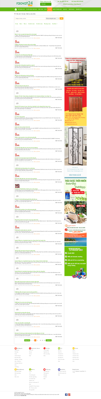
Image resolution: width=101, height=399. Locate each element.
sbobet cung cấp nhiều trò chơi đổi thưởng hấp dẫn (25, 137)
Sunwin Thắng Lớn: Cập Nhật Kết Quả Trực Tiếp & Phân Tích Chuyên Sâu (30, 240)
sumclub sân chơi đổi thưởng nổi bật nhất (23, 54)
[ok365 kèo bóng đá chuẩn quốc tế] (18, 84)
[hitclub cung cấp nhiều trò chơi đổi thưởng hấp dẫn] (18, 208)
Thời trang (48, 369)
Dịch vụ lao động (47, 353)
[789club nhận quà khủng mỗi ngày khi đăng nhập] (18, 249)
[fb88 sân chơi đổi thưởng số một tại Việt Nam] (18, 74)
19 (40, 340)
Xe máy (23, 13)
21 (44, 340)
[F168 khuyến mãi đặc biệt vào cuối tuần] (18, 229)
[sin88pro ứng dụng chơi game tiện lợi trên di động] (18, 43)
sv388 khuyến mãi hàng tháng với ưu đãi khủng (25, 168)
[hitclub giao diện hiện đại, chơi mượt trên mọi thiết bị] (18, 177)
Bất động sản (19, 348)
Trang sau (49, 340)
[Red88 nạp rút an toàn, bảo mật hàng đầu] (18, 301)
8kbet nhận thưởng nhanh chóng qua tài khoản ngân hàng (27, 281)
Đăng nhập (73, 4)
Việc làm (48, 348)
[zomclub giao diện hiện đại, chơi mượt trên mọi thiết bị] (18, 146)
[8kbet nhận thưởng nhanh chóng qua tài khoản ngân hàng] (18, 280)
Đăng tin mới (66, 4)
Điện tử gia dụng (18, 373)
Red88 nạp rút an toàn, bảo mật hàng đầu (23, 302)
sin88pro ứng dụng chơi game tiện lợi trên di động (25, 44)
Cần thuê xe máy (31, 23)
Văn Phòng (17, 366)
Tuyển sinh (31, 350)
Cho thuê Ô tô (60, 355)
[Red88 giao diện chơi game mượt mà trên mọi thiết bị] (18, 290)
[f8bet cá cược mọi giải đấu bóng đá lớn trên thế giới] (18, 33)
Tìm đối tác (62, 369)
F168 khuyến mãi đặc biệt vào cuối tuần (23, 230)
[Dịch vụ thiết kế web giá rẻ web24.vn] (75, 279)
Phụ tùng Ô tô (60, 357)
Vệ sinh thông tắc (32, 374)
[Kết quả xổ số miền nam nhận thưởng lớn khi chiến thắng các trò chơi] (18, 332)
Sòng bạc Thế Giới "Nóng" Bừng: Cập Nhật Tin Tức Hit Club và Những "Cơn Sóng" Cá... (33, 96)
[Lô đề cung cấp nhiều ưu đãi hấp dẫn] (18, 321)
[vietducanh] (75, 125)
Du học (30, 353)
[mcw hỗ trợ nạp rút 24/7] (18, 115)
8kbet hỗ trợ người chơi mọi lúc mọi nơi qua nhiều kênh (26, 219)
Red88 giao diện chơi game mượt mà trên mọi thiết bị (26, 292)
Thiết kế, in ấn (31, 380)
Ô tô (61, 348)
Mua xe (25, 23)
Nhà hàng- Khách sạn (18, 363)
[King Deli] (75, 223)
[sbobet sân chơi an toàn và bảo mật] (18, 126)
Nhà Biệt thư (17, 350)
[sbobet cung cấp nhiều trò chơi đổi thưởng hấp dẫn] (18, 136)
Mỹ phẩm (45, 374)
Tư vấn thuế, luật (32, 378)
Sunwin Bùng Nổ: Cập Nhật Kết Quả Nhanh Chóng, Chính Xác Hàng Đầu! (30, 271)
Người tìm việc (46, 351)
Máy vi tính (17, 376)
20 (42, 340)
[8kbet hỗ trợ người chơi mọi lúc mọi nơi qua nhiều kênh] (18, 218)
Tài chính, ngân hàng (32, 376)
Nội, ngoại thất (31, 389)
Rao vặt (18, 13)
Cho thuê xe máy (39, 23)
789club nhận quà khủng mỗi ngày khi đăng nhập (25, 250)
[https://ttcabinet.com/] (75, 86)
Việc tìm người (46, 350)
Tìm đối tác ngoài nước (62, 373)
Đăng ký (79, 4)
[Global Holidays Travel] (75, 245)
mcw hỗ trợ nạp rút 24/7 (20, 116)
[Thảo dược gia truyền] (75, 200)
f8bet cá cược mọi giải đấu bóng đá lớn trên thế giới (26, 34)
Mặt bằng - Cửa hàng (18, 359)
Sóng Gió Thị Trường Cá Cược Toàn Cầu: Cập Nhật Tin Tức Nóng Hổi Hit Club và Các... (33, 106)
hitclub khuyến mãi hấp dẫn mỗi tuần (22, 312)
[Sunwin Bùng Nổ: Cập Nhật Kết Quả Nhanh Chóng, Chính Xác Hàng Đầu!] (18, 270)
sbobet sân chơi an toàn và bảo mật (22, 127)
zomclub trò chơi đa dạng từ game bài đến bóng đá (25, 157)
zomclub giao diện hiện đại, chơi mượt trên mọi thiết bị (26, 147)
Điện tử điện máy (20, 369)
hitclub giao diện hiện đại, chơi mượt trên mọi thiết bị (26, 178)
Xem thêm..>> (54, 23)
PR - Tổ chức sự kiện (33, 387)
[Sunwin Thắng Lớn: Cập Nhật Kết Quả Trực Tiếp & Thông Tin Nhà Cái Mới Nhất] (18, 260)
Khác (15, 364)
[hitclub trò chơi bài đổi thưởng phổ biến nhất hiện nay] (18, 198)
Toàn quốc (43, 4)
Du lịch (30, 371)
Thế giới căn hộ (75, 369)
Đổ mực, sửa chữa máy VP (34, 382)
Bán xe (21, 23)
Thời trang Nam (46, 371)
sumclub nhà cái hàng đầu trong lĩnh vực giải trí (25, 65)
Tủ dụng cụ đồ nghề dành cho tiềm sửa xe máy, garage (26, 188)
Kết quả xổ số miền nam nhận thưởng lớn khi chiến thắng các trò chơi (29, 333)
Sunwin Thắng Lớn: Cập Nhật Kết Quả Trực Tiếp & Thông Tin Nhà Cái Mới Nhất (31, 261)
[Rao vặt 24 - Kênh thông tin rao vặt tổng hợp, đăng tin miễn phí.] (26, 3)
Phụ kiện (45, 376)
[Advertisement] (75, 34)
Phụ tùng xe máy (47, 23)
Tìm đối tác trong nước (62, 371)
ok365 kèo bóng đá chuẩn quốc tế (22, 85)
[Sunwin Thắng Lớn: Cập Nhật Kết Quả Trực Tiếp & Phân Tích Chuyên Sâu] (18, 239)
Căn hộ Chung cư (18, 355)
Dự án (16, 353)
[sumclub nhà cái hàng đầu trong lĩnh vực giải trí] (18, 64)
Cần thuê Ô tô (60, 353)
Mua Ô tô (60, 351)
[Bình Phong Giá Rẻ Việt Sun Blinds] (75, 178)
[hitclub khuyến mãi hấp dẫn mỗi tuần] (18, 311)
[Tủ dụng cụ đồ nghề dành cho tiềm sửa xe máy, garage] (18, 187)
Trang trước (27, 340)
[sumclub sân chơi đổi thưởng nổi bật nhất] (18, 53)
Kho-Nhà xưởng (17, 357)
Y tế (30, 373)
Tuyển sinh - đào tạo (35, 348)
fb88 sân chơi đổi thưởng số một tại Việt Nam (24, 75)
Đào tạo (30, 351)
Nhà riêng (16, 351)
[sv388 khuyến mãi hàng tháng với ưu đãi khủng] (18, 167)
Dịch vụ (33, 369)
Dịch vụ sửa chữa (30, 13)
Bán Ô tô (59, 350)
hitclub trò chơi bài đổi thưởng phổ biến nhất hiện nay (26, 199)
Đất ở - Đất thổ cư (18, 361)
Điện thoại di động (18, 371)
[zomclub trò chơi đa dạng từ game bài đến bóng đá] (18, 156)
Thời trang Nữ (46, 373)
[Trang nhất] (14, 13)
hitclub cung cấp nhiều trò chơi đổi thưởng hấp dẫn (25, 209)
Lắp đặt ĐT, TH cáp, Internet (34, 386)
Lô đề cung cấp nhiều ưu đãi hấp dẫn (22, 322)
